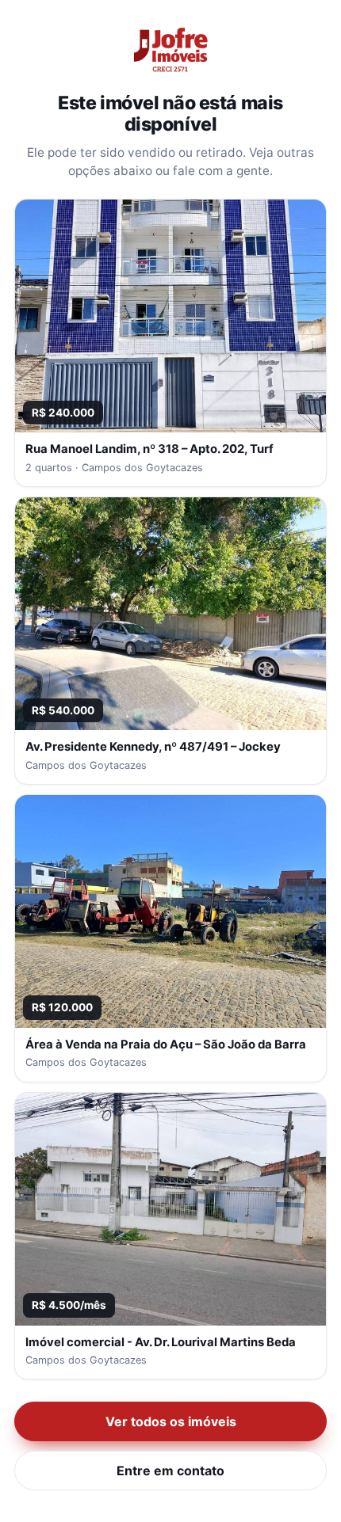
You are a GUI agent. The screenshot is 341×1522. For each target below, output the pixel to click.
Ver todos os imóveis (170, 1421)
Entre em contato (170, 1470)
